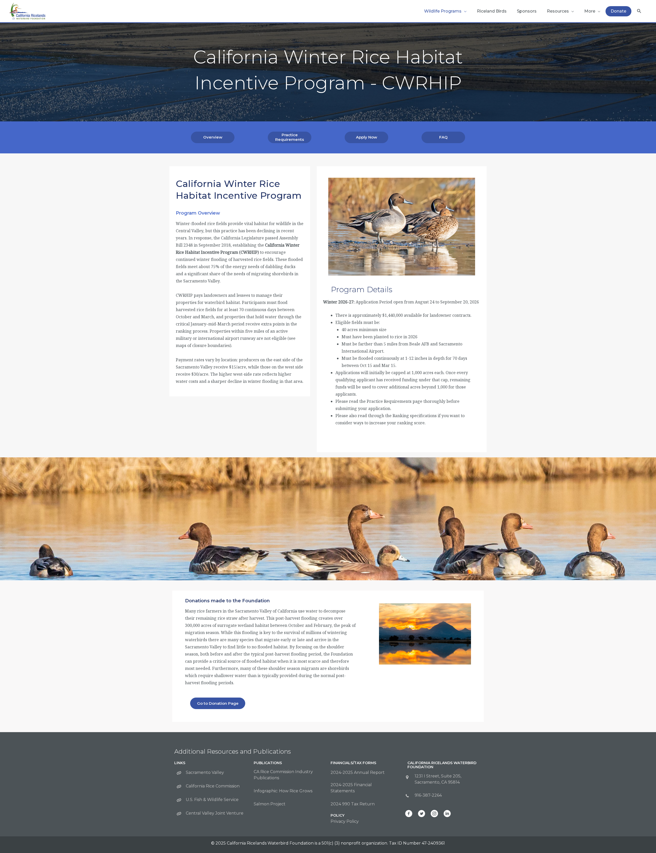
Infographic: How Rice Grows (283, 790)
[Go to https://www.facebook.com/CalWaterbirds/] (409, 813)
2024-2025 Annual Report (358, 772)
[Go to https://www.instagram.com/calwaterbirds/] (434, 813)
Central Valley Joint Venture (214, 813)
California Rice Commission (213, 786)
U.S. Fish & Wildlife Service (212, 799)
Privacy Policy (345, 821)
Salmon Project (269, 804)
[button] (639, 11)
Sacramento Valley (205, 772)
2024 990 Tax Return (353, 804)
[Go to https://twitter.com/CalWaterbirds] (421, 813)
